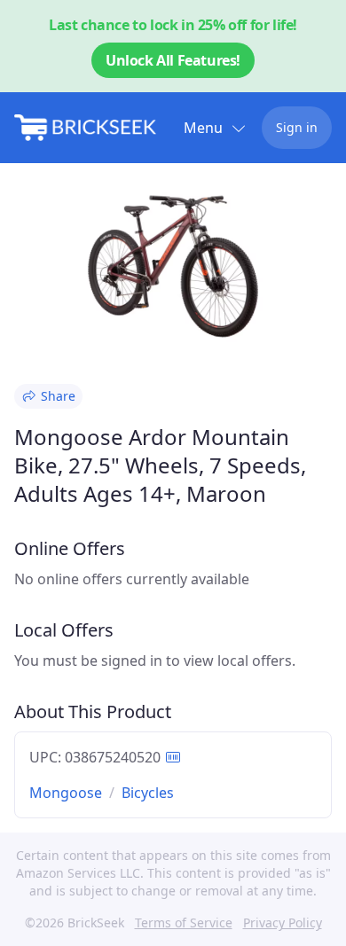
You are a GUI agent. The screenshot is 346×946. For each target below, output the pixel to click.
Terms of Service (183, 922)
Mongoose (65, 792)
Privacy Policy (282, 922)
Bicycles (148, 792)
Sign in (297, 127)
